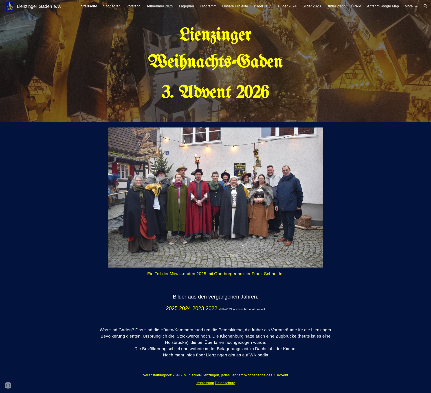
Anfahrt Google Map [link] (383, 6)
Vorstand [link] (133, 6)
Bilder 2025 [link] (263, 6)
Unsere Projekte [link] (235, 6)
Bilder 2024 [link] (287, 6)
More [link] (409, 6)
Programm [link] (208, 6)
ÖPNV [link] (356, 6)
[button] (425, 6)
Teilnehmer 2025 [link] (159, 6)
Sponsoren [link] (112, 6)
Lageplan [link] (186, 6)
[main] (215, 64)
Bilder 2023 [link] (311, 6)
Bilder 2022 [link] (336, 6)
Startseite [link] (89, 6)
